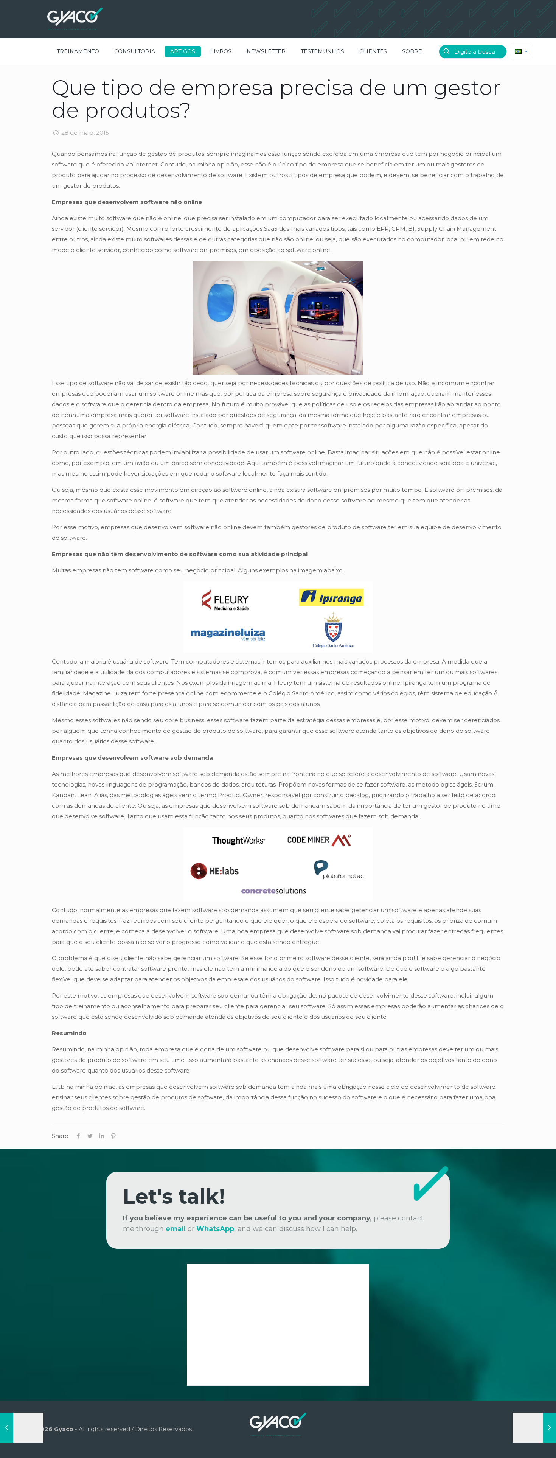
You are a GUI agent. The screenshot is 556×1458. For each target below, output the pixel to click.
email (176, 1229)
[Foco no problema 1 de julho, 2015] (534, 1428)
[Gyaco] (75, 19)
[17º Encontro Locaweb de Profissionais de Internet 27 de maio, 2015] (21, 1428)
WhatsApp (215, 1229)
